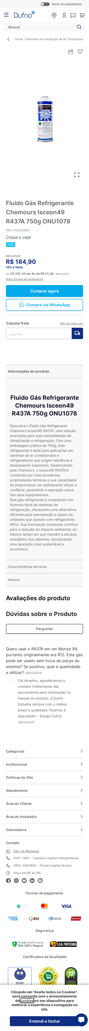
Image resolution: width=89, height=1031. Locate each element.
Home (19, 39)
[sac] (73, 15)
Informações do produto (28, 371)
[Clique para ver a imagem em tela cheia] (44, 118)
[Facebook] (10, 880)
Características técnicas (27, 566)
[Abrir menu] (6, 15)
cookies (27, 1000)
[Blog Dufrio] (41, 880)
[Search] (78, 26)
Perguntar (44, 629)
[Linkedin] (34, 880)
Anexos (14, 580)
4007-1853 (21, 858)
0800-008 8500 (24, 865)
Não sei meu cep (71, 323)
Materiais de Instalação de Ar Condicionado (56, 39)
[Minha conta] (64, 15)
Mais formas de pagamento (24, 279)
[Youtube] (26, 880)
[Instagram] (18, 880)
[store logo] (24, 14)
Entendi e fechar (44, 1021)
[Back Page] (10, 39)
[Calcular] (77, 333)
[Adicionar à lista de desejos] (80, 51)
